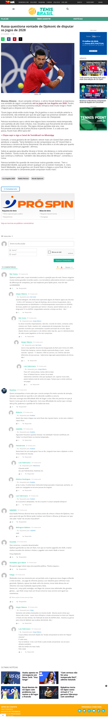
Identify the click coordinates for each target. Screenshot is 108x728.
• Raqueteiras (7, 217)
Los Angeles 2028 (8, 178)
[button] (13, 9)
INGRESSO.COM (24, 2)
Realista (32, 415)
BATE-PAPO (90, 2)
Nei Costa (33, 297)
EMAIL (100, 2)
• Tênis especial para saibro (12, 214)
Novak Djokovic (37, 178)
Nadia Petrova (23, 178)
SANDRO (32, 530)
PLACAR (4, 19)
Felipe (32, 610)
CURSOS (49, 2)
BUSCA (79, 2)
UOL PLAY (56, 2)
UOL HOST (33, 2)
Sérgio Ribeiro (37, 321)
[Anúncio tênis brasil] (93, 54)
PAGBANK (41, 2)
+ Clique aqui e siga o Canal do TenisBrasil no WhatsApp (27, 135)
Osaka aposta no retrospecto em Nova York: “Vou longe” (30, 676)
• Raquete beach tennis (48, 214)
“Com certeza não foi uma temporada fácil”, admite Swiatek (69, 676)
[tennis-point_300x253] (93, 129)
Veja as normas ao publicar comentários (17, 223)
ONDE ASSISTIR (44, 19)
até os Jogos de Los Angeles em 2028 (49, 103)
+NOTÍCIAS (78, 19)
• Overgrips (44, 217)
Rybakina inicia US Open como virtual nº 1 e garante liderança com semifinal (69, 692)
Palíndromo (36, 466)
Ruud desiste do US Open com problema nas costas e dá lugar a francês (30, 692)
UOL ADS (64, 2)
